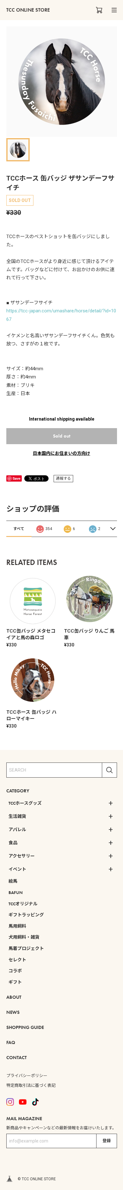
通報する (63, 478)
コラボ (15, 971)
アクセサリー (22, 856)
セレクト (17, 960)
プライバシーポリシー (26, 1075)
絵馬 (13, 881)
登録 (106, 1140)
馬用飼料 (17, 926)
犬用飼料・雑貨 (24, 937)
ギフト (15, 982)
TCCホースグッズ (25, 803)
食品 (13, 843)
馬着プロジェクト (26, 948)
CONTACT (16, 1057)
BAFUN (16, 892)
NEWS (13, 1012)
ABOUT (13, 997)
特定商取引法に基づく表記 (31, 1085)
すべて (18, 529)
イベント (17, 869)
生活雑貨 (17, 816)
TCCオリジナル (23, 904)
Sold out (61, 436)
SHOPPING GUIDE (25, 1027)
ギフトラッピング (26, 915)
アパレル (17, 829)
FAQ (10, 1042)
